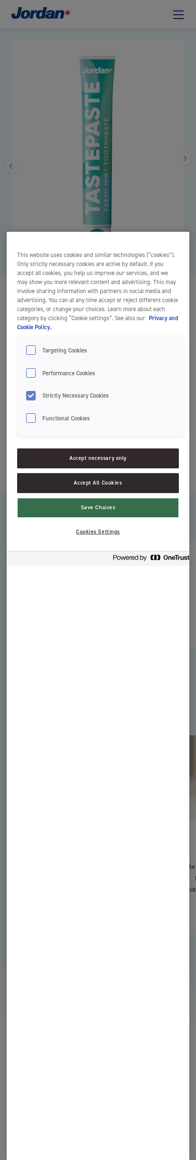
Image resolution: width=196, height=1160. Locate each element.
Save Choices (98, 507)
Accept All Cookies (98, 482)
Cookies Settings (98, 531)
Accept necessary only (98, 458)
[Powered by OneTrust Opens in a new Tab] (148, 560)
